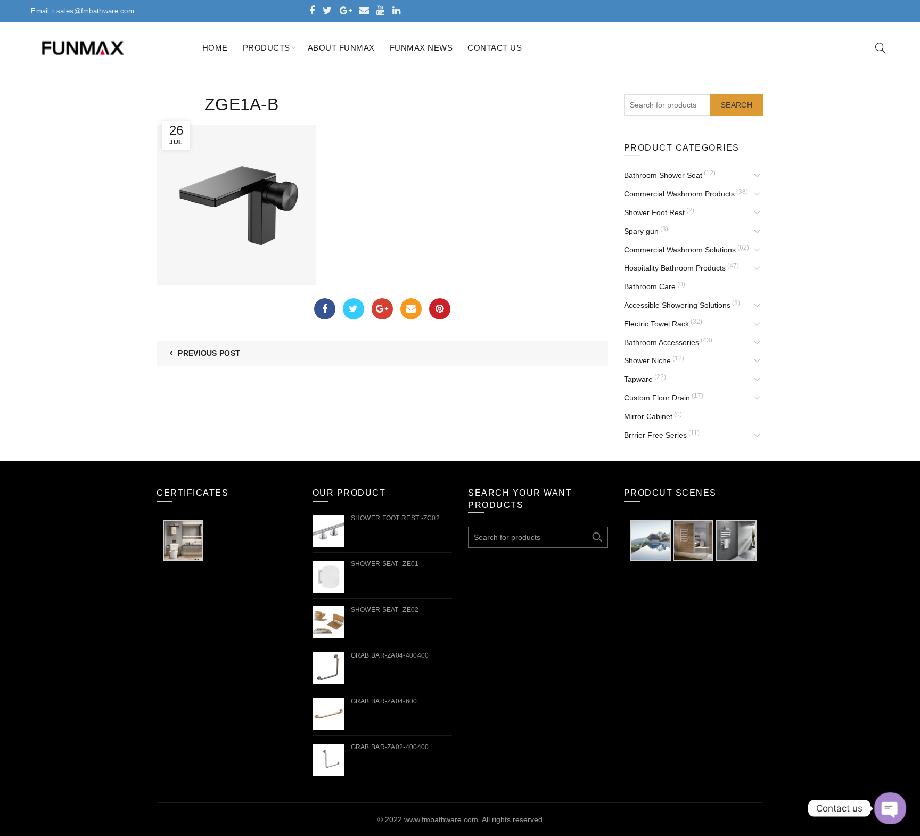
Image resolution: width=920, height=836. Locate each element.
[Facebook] (324, 308)
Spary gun (641, 231)
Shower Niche (647, 360)
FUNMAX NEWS (421, 47)
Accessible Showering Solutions (677, 305)
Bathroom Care (650, 286)
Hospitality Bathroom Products (675, 268)
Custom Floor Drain (657, 398)
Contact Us (494, 47)
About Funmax (341, 47)
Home (215, 47)
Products (266, 47)
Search (736, 105)
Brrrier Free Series (655, 435)
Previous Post (209, 353)
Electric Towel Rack (656, 323)
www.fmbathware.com (441, 819)
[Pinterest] (439, 308)
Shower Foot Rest (654, 212)
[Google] (382, 308)
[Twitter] (353, 308)
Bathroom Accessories (661, 342)
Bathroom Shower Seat (663, 175)
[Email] (411, 308)
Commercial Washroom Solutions (680, 249)
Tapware (638, 379)
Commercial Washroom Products (679, 194)
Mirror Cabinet (648, 416)
